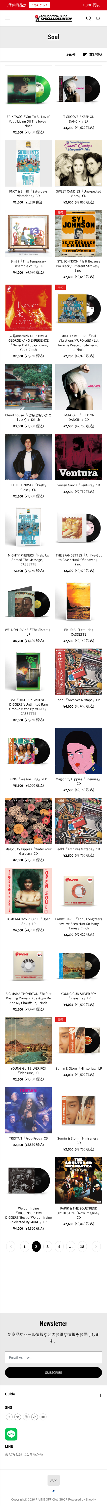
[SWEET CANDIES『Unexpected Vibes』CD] (78, 163)
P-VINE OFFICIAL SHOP (51, 1499)
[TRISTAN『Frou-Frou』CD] (28, 1110)
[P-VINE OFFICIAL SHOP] (53, 18)
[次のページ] (96, 1246)
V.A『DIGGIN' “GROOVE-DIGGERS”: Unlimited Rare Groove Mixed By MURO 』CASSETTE (28, 707)
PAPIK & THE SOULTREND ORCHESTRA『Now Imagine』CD (78, 1213)
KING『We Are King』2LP (28, 779)
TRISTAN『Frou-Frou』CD (28, 1138)
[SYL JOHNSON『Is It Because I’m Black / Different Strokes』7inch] (78, 233)
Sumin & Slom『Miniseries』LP (78, 1068)
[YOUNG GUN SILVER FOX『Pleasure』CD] (28, 1040)
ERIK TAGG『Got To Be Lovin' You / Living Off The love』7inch (28, 121)
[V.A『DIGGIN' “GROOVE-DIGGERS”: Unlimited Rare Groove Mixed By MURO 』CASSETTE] (28, 672)
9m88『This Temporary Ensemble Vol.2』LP (28, 263)
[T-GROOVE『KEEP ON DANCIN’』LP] (78, 88)
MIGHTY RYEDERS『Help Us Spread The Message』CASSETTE (28, 560)
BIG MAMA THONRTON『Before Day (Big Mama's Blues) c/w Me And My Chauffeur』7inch (28, 998)
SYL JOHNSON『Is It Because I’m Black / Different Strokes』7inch (78, 266)
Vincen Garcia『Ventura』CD (78, 485)
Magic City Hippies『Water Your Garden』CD (28, 851)
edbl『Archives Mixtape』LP (79, 700)
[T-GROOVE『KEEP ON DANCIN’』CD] (78, 387)
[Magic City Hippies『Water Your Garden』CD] (28, 821)
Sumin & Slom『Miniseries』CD (78, 1140)
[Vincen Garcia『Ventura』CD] (78, 457)
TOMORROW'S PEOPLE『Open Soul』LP (28, 921)
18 (82, 1246)
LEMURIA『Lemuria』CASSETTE (78, 631)
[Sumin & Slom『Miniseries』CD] (78, 1110)
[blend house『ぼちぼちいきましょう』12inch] (28, 387)
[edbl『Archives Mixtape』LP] (78, 672)
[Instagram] (26, 1417)
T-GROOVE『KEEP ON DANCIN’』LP (78, 118)
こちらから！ (18, 5)
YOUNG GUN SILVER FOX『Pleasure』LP (78, 995)
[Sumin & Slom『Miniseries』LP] (78, 1040)
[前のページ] (10, 1246)
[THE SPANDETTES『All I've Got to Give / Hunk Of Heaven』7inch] (78, 527)
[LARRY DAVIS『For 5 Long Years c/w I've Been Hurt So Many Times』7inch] (78, 891)
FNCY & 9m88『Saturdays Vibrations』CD (28, 193)
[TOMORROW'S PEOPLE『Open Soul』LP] (28, 891)
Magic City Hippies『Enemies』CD (79, 781)
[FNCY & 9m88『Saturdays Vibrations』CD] (28, 163)
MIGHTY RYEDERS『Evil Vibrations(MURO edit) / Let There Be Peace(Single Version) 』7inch (79, 343)
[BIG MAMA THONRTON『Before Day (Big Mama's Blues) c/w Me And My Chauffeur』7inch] (28, 965)
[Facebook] (9, 1417)
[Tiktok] (34, 1417)
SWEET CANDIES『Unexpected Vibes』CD (78, 193)
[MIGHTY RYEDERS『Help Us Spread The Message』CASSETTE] (28, 527)
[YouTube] (43, 1417)
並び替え (96, 54)
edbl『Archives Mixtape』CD (78, 849)
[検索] (88, 18)
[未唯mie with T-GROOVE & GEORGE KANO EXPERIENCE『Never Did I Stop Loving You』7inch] (28, 308)
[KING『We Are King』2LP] (28, 751)
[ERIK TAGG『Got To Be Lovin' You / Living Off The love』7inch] (28, 88)
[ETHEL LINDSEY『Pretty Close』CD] (28, 457)
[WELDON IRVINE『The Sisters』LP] (28, 601)
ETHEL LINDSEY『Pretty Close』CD (28, 487)
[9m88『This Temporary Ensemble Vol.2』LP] (28, 233)
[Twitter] (17, 1417)
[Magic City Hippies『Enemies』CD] (78, 751)
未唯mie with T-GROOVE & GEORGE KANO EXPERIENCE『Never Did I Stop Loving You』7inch (28, 343)
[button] (8, 18)
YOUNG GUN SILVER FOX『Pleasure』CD (28, 1070)
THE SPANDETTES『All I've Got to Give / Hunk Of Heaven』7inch (79, 560)
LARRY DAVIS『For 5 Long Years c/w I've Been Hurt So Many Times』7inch (78, 923)
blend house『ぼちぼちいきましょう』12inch (28, 417)
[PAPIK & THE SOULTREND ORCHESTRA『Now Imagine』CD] (78, 1180)
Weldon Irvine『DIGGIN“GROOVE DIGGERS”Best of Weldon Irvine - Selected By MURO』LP (28, 1215)
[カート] (97, 18)
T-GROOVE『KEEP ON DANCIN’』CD (78, 417)
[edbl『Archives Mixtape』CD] (78, 821)
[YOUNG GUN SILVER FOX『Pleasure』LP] (78, 965)
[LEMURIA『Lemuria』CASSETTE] (78, 601)
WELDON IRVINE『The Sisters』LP (28, 631)
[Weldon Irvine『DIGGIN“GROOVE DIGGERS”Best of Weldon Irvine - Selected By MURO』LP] (28, 1180)
